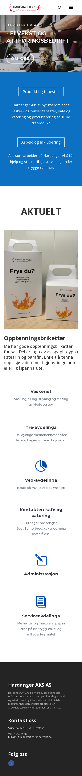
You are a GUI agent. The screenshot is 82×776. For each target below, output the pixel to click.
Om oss (20, 58)
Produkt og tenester (41, 91)
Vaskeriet (41, 391)
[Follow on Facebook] (11, 763)
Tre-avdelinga (41, 427)
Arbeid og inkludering (41, 142)
